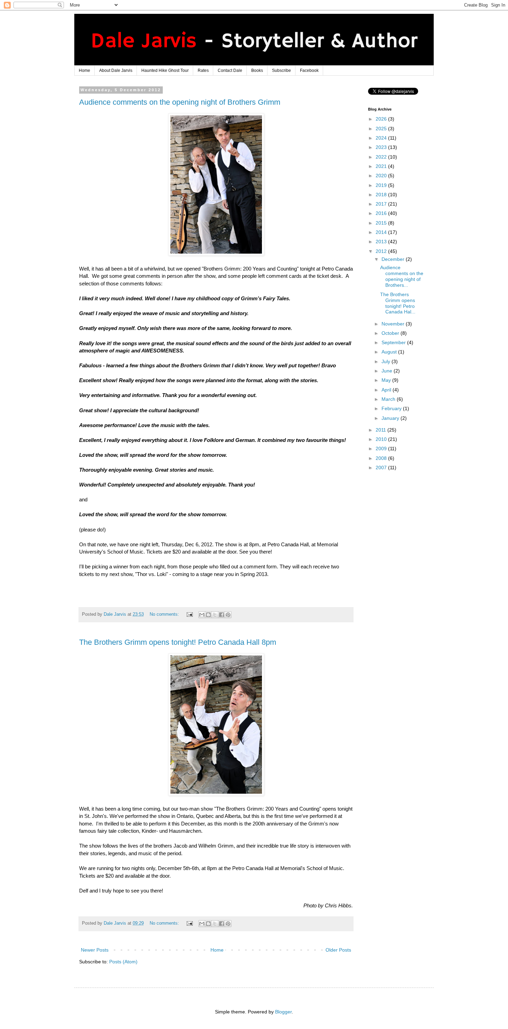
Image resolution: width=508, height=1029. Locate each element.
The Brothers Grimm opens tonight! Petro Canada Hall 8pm (177, 642)
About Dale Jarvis (115, 70)
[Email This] (201, 614)
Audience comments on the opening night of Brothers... (401, 276)
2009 (382, 448)
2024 (382, 138)
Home (84, 70)
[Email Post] (189, 614)
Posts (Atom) (123, 961)
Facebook (309, 70)
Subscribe (281, 70)
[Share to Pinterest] (228, 614)
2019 (382, 185)
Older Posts (338, 950)
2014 (382, 232)
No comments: (165, 614)
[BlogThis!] (208, 614)
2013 (382, 241)
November (394, 324)
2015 (382, 223)
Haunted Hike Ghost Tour (165, 70)
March (389, 399)
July (387, 361)
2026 (382, 119)
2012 (382, 251)
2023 (382, 147)
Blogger (283, 1011)
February (392, 408)
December (394, 259)
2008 (382, 458)
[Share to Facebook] (221, 614)
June (388, 371)
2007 (382, 467)
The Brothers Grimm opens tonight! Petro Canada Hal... (397, 303)
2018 (382, 194)
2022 (382, 157)
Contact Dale (230, 70)
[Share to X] (214, 614)
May (387, 380)
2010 (382, 439)
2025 (382, 128)
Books (257, 70)
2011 (381, 430)
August (390, 352)
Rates (203, 70)
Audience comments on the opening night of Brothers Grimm (179, 102)
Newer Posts (95, 950)
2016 (382, 213)
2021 (382, 166)
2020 (382, 175)
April (387, 390)
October (391, 333)
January (391, 418)
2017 (382, 204)
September (394, 342)
